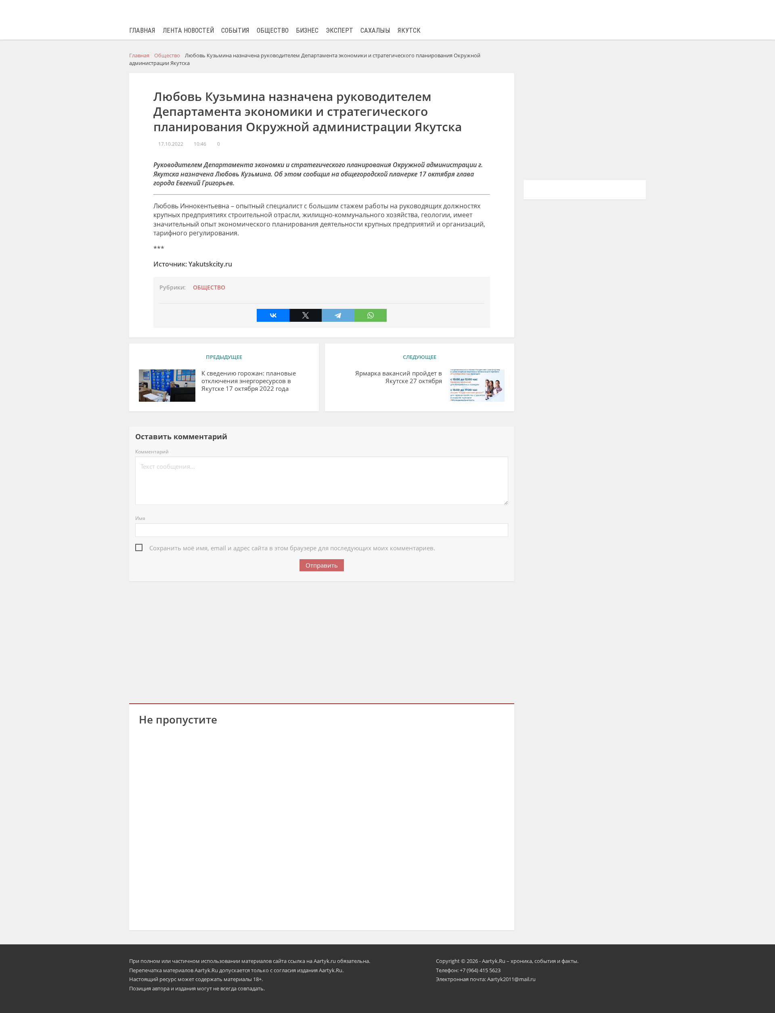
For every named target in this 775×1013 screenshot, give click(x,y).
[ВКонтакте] (273, 315)
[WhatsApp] (370, 315)
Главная (142, 30)
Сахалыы (375, 30)
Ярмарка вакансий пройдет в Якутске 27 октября (398, 377)
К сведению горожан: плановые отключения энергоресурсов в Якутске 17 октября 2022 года (248, 380)
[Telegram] (338, 315)
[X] (305, 315)
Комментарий (152, 451)
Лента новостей (188, 30)
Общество (273, 30)
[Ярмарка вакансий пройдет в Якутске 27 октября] (476, 385)
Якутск (409, 30)
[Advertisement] (321, 640)
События (235, 30)
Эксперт (339, 30)
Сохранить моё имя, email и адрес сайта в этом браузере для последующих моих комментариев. (292, 548)
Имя (140, 518)
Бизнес (307, 30)
